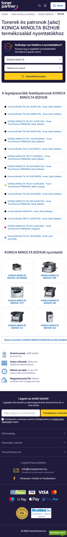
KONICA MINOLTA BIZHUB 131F (17, 301)
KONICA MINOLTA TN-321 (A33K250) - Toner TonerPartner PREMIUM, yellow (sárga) (29, 185)
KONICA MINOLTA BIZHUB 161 (17, 326)
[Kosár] (45, 5)
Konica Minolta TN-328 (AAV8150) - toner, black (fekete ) (35, 131)
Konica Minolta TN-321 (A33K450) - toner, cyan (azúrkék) (30, 237)
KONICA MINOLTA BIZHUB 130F (50, 276)
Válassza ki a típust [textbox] (16, 68)
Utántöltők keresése (36, 76)
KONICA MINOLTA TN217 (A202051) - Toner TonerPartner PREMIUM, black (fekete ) (29, 157)
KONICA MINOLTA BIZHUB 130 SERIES (17, 276)
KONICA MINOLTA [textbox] (15, 59)
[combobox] (33, 59)
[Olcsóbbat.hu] (41, 510)
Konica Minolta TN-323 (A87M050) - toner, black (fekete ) (35, 176)
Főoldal (5, 14)
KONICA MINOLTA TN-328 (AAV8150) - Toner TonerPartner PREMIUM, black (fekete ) (29, 202)
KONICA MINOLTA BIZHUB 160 (50, 301)
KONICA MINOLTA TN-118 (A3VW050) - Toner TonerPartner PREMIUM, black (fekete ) (30, 140)
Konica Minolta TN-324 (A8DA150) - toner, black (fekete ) (35, 114)
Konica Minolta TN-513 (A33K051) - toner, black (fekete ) (35, 149)
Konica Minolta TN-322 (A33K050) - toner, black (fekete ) (35, 194)
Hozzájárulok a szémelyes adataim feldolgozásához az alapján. (33, 420)
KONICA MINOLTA (46, 14)
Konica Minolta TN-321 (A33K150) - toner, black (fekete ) (35, 106)
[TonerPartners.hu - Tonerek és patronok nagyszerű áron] (10, 5)
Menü (60, 5)
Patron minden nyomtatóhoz (23, 14)
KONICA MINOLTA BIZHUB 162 (50, 326)
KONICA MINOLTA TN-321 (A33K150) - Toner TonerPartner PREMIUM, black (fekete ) (29, 122)
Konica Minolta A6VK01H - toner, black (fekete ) (30, 211)
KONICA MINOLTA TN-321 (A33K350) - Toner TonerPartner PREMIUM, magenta (29, 227)
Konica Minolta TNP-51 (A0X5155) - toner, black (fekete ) (35, 218)
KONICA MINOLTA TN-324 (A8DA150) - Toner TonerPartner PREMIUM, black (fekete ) (29, 167)
